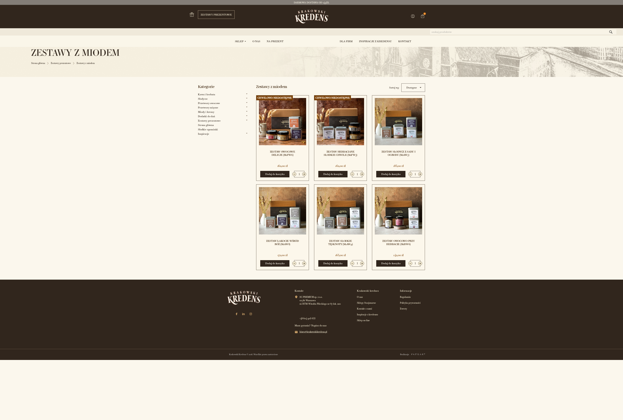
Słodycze (203, 98)
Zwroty (403, 308)
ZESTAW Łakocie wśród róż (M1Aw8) (282, 242)
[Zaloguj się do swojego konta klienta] (412, 17)
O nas (360, 297)
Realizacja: (405, 354)
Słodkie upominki (208, 129)
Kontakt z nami (364, 308)
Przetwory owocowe (209, 103)
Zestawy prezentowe (216, 14)
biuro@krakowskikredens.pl (313, 331)
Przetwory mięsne (208, 107)
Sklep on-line (363, 320)
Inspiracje (203, 133)
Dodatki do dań (206, 116)
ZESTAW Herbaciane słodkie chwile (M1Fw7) (340, 153)
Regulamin (405, 297)
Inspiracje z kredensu (367, 314)
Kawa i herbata (206, 94)
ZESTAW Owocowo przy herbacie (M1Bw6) (398, 242)
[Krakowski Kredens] (311, 16)
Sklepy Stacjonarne (366, 303)
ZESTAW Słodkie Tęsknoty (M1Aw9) (340, 242)
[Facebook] (236, 314)
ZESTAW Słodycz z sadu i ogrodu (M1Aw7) (398, 153)
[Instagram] (251, 314)
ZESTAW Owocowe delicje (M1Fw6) (282, 153)
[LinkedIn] (243, 314)
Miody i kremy (206, 111)
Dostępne (414, 87)
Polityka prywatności (410, 303)
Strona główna (206, 125)
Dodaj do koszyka (274, 174)
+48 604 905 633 (307, 318)
